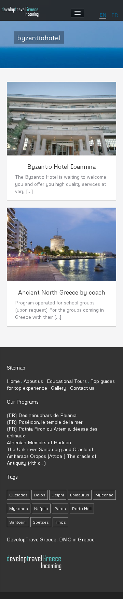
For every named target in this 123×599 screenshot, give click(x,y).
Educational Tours (67, 381)
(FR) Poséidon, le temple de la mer (45, 422)
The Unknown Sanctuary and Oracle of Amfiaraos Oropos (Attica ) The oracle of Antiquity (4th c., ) (51, 456)
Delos (39, 494)
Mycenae (104, 494)
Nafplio (41, 508)
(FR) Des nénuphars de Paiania (42, 415)
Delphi (58, 494)
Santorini (18, 522)
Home (13, 381)
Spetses (41, 522)
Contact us (82, 388)
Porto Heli (82, 508)
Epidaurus (79, 494)
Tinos (60, 522)
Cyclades (18, 494)
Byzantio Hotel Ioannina (61, 166)
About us (33, 381)
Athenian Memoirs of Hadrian (39, 442)
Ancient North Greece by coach (61, 292)
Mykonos (18, 508)
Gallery (58, 388)
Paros (60, 508)
